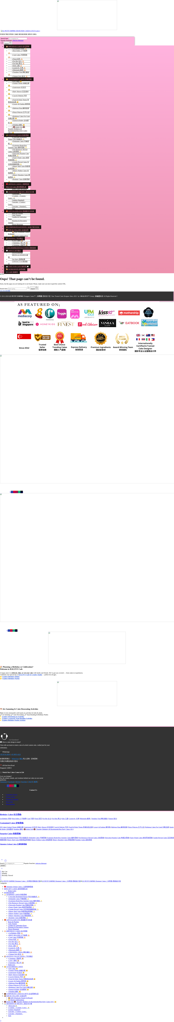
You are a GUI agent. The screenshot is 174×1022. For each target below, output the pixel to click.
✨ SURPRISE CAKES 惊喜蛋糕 (15, 894)
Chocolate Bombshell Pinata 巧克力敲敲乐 (14, 838)
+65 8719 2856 (5, 754)
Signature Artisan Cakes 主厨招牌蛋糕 (13, 844)
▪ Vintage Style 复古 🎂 (20, 76)
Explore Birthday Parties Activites (13, 720)
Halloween (11, 965)
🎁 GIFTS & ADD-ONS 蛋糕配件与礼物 (18, 920)
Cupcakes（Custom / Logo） (17, 203)
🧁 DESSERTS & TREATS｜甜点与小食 (18, 1004)
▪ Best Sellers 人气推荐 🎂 (17, 52)
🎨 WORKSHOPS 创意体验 (15, 269)
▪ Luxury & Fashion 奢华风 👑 (19, 105)
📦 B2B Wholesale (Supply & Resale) (19, 233)
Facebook (11, 782)
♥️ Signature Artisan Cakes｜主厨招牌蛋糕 (18, 887)
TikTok (17, 782)
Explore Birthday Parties (11, 678)
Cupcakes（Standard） (19, 206)
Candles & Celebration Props (17, 218)
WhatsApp (15, 759)
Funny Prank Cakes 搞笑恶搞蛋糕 (141, 838)
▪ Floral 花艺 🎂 (13, 939)
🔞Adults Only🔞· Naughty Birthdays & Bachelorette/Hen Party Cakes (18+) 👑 (30, 1002)
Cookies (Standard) (14, 1010)
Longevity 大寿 (74, 818)
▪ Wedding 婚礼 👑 (14, 991)
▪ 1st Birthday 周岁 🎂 (15, 933)
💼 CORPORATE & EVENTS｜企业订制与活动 (22, 227)
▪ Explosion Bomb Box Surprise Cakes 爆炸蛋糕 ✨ (17, 146)
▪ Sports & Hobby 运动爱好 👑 (18, 121)
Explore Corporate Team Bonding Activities (17, 718)
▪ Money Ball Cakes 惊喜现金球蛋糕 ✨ (19, 167)
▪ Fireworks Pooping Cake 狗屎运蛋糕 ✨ (18, 154)
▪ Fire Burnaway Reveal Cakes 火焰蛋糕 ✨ (17, 150)
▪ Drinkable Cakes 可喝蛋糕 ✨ (18, 142)
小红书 (30, 782)
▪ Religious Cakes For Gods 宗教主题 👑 (19, 117)
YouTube (24, 782)
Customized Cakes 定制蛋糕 (11, 823)
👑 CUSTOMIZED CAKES (13, 966)
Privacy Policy (10, 797)
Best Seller (9, 802)
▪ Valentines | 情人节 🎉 (16, 963)
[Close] (1, 871)
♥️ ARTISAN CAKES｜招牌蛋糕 (17, 184)
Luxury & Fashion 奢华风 (101, 827)
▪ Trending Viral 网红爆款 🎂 (18, 73)
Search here (5, 38)
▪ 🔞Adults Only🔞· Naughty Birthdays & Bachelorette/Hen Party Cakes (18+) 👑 (17, 129)
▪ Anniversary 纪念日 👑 (17, 88)
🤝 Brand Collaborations (20, 236)
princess (15, 40)
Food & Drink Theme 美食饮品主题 (81, 827)
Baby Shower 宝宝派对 (45, 827)
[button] (88, 46)
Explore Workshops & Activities (13, 717)
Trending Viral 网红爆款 (99, 818)
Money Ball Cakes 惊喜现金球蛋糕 (19, 840)
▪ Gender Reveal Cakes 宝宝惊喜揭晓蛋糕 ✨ (18, 163)
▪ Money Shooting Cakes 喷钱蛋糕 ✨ (19, 176)
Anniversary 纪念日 (30, 827)
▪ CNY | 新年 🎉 (13, 960)
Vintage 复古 (112, 818)
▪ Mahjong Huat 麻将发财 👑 (18, 109)
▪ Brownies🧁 (12, 1006)
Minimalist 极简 (85, 818)
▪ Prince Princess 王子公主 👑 (19, 113)
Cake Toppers (12, 924)
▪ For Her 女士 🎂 (14, 941)
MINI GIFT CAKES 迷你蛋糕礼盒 (16, 889)
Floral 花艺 (38, 818)
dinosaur (20, 40)
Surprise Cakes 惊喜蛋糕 (10, 834)
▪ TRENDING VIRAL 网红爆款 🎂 (20, 952)
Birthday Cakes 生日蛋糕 (10, 814)
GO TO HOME (5, 291)
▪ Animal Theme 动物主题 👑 (18, 84)
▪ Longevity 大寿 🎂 (15, 948)
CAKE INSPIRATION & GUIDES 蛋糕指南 (21, 248)
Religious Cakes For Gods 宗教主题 (157, 827)
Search (7, 44)
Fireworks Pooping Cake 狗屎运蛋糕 (117, 838)
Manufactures (10, 804)
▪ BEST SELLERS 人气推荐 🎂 (19, 935)
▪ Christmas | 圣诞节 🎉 (20, 245)
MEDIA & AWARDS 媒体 (18, 256)
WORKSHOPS (9, 892)
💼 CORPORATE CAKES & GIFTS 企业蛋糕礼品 (21, 994)
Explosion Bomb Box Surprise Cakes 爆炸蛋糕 (62, 838)
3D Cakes (3, 827)
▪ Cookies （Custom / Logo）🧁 (17, 197)
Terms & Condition (12, 799)
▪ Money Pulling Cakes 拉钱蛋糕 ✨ (18, 172)
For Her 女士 (46, 818)
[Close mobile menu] (1, 879)
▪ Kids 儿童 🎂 (13, 946)
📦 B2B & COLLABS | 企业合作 (15, 996)
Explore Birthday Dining (10, 676)
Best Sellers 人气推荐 (19, 818)
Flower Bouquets (17, 224)
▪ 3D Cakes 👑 (13, 968)
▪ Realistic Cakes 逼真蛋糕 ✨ (19, 180)
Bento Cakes (12, 891)
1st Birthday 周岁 (5, 818)
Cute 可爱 (30, 818)
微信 (21, 759)
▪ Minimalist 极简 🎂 (15, 950)
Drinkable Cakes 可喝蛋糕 (37, 838)
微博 (35, 782)
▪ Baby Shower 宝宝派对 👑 (18, 93)
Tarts (13, 208)
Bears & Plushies (13, 922)
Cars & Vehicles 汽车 (61, 827)
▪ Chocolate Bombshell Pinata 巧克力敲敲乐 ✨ (17, 138)
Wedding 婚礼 (18, 829)
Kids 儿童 (65, 818)
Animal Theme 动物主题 (15, 827)
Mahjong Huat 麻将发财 (119, 827)
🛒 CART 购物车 (12, 272)
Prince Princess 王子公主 (136, 827)
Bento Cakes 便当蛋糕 (19, 189)
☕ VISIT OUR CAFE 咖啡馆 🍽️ (17, 266)
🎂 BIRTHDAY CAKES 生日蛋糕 (15, 931)
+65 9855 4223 (16, 754)
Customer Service (11, 794)
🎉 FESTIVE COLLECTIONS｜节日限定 (18, 956)
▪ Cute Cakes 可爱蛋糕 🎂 (17, 56)
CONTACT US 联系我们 (17, 262)
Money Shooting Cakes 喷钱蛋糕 (64, 840)
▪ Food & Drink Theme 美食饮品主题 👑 (18, 101)
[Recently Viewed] (5, 861)
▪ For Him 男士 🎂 (14, 944)
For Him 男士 (56, 818)
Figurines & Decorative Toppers (17, 221)
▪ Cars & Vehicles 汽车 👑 (17, 97)
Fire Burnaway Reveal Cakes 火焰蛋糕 (91, 838)
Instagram (4, 782)
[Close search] (2, 870)
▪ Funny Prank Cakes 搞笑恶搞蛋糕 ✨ (18, 159)
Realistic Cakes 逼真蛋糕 (83, 840)
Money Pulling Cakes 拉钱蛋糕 (41, 840)
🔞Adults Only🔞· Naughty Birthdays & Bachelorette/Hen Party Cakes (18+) (49, 829)
